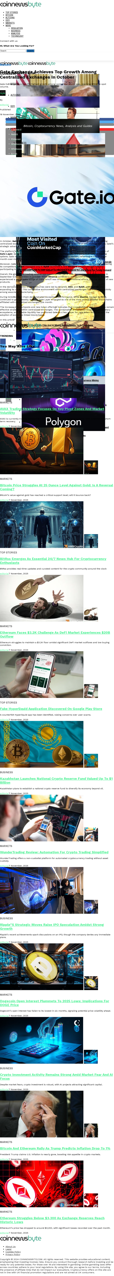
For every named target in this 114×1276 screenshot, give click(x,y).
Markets (10, 23)
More (8, 25)
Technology (17, 36)
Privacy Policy (13, 1254)
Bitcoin (9, 15)
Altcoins (10, 17)
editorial (4, 104)
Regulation (17, 28)
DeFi (8, 20)
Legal (8, 1249)
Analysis (15, 33)
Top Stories (12, 12)
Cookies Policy (13, 1251)
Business (15, 31)
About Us (11, 1246)
